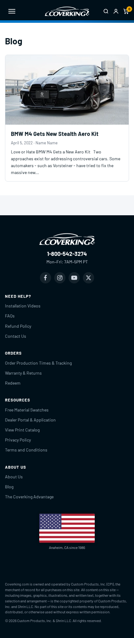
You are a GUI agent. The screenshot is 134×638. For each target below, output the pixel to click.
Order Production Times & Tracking (38, 363)
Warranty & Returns (23, 373)
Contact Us (15, 336)
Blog (9, 486)
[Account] (116, 11)
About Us (14, 476)
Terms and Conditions (26, 449)
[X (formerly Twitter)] (88, 277)
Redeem (13, 383)
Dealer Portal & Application (30, 419)
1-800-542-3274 (67, 253)
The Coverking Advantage (29, 496)
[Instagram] (59, 277)
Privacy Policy (18, 439)
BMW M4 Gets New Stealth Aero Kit (54, 133)
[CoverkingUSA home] (67, 11)
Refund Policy (18, 326)
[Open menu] (12, 11)
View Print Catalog (22, 429)
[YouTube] (74, 277)
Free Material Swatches (27, 409)
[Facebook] (45, 277)
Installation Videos (23, 305)
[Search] (106, 11)
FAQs (10, 315)
